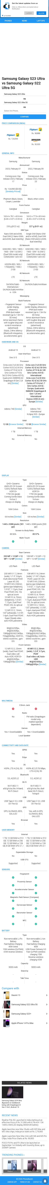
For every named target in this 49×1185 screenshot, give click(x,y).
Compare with (10, 988)
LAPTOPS (41, 21)
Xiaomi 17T (12, 1171)
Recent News (10, 1115)
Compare (24, 117)
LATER (29, 13)
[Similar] (15, 383)
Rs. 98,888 (36, 133)
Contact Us (37, 1182)
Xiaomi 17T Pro (32, 1171)
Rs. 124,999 (13, 139)
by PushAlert (7, 15)
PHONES (8, 21)
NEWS (24, 21)
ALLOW (41, 13)
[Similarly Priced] (13, 191)
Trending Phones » (13, 1155)
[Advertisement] (24, 49)
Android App (12, 1182)
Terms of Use (25, 1182)
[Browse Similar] (16, 424)
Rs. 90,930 (36, 144)
